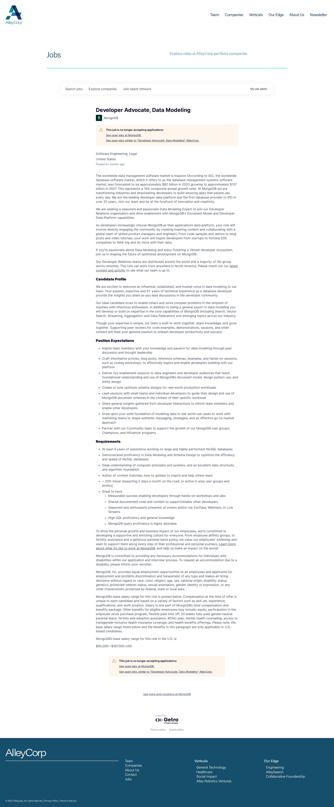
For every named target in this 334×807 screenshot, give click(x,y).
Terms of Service (68, 801)
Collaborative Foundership (285, 777)
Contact (131, 775)
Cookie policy (176, 729)
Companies (133, 766)
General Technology (211, 768)
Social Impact (206, 777)
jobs (74, 89)
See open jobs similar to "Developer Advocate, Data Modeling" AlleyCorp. (152, 140)
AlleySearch (275, 772)
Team (129, 761)
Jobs (128, 779)
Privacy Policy (51, 801)
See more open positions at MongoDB (167, 694)
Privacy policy (158, 729)
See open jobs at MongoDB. (123, 135)
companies (103, 89)
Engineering (275, 768)
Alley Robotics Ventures (213, 781)
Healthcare (204, 772)
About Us (132, 770)
